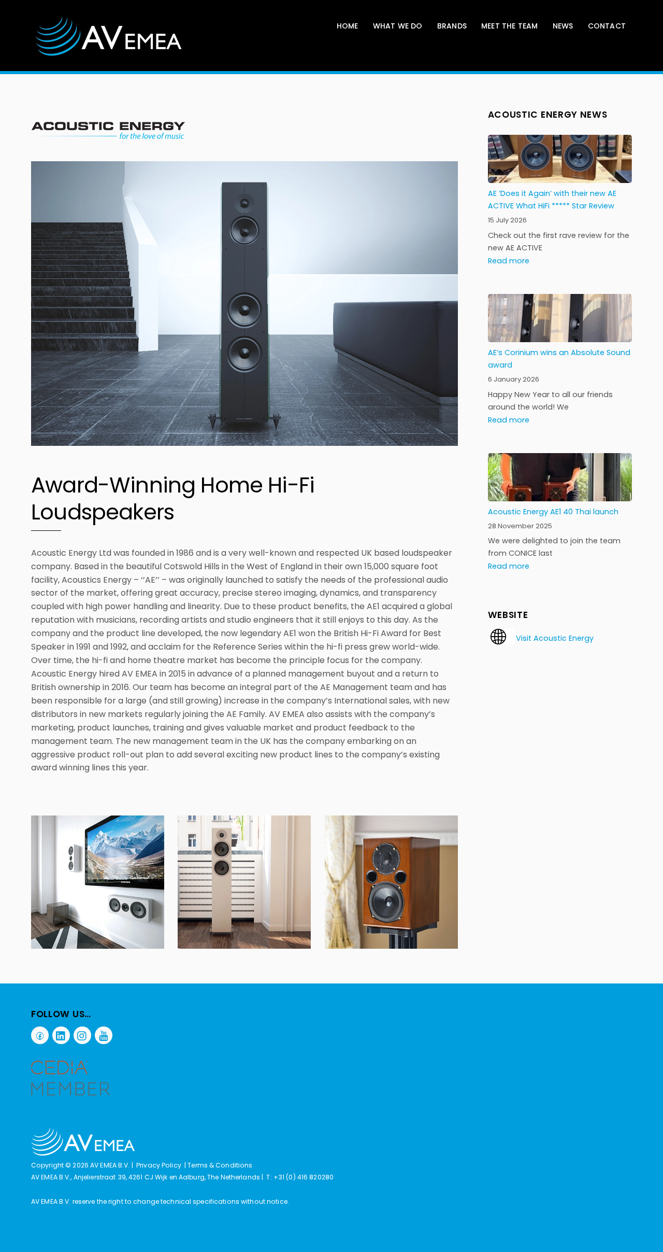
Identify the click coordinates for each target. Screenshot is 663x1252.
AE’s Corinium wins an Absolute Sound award (559, 358)
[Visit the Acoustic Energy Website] (502, 642)
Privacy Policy (158, 1165)
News (563, 26)
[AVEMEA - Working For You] (108, 54)
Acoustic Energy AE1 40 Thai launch (553, 512)
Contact (607, 26)
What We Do (398, 26)
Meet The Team (509, 26)
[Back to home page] (83, 1153)
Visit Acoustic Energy (555, 638)
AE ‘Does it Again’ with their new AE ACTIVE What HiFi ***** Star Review (552, 199)
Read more (508, 261)
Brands (452, 26)
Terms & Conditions (220, 1165)
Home (347, 26)
